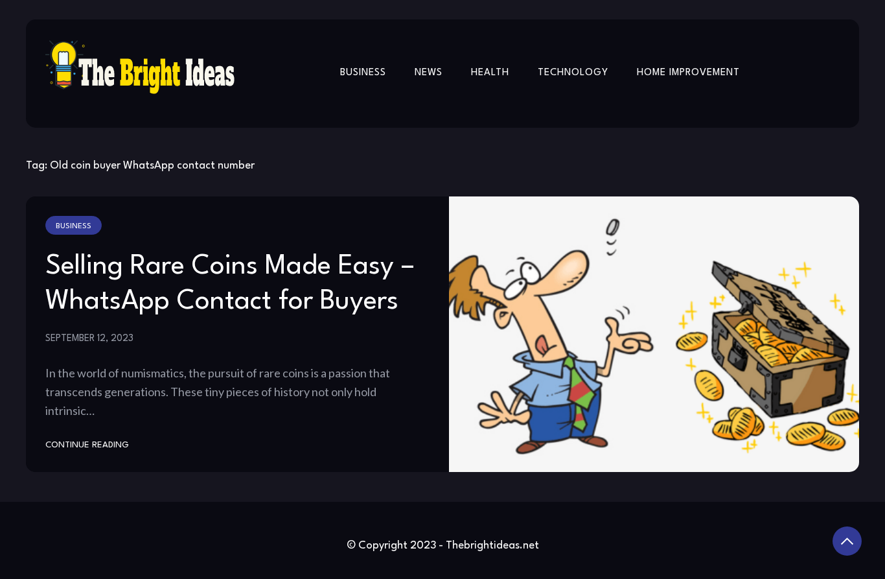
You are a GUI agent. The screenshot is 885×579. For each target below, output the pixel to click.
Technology (573, 73)
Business (363, 73)
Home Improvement (688, 73)
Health (490, 73)
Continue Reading (87, 445)
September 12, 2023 (89, 338)
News (428, 73)
